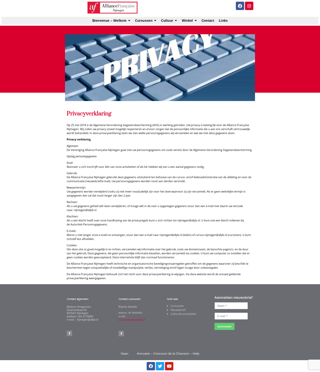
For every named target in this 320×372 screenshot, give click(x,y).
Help (196, 353)
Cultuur (167, 20)
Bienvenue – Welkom (109, 20)
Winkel (187, 20)
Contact (208, 20)
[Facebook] (240, 6)
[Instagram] (249, 6)
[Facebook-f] (69, 333)
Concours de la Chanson (171, 353)
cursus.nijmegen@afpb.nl (211, 235)
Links (223, 20)
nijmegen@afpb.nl (85, 210)
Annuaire (143, 353)
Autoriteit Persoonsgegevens (88, 224)
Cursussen (143, 20)
